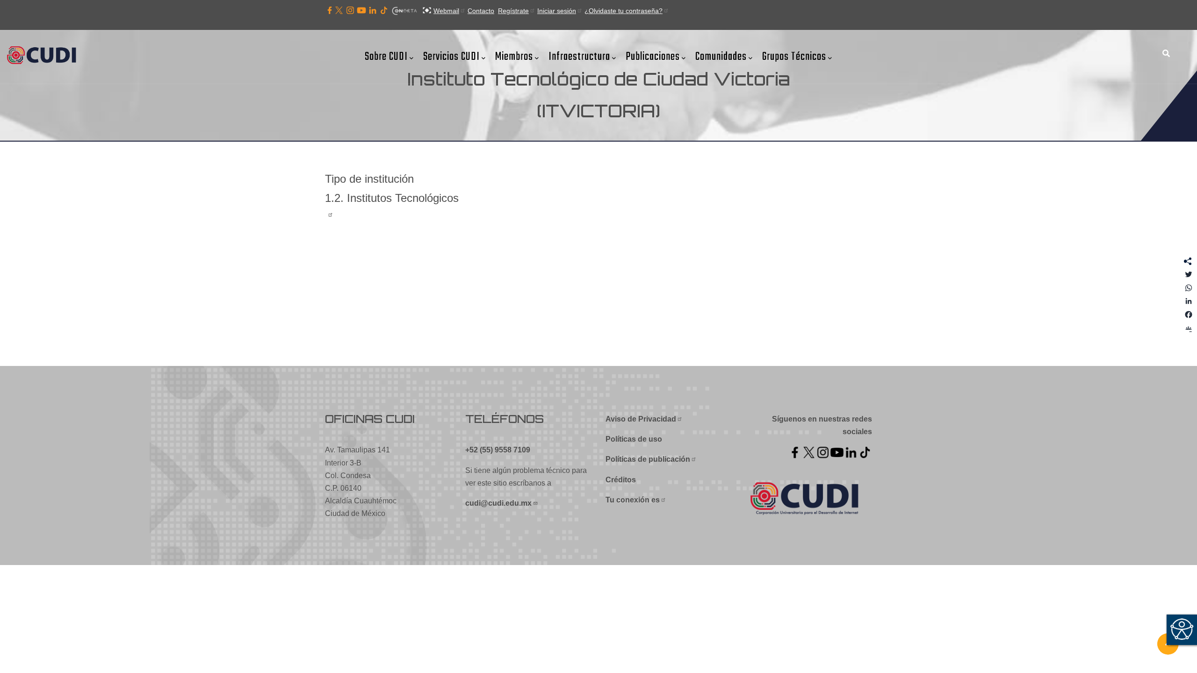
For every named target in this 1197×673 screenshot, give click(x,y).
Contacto (481, 10)
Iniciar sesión (556, 10)
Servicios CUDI (451, 56)
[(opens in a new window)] (329, 10)
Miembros (514, 56)
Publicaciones (653, 56)
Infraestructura (579, 56)
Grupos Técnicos (794, 56)
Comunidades (721, 56)
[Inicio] (44, 56)
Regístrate (513, 10)
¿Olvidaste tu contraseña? (623, 10)
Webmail (446, 10)
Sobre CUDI (386, 56)
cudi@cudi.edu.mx (498, 503)
